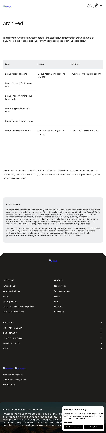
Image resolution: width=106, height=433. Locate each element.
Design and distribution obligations (18, 306)
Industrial (58, 306)
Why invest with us (11, 291)
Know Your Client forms (13, 311)
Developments (9, 301)
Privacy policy (9, 384)
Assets (6, 296)
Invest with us (9, 286)
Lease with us (60, 286)
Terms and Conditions (13, 374)
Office (57, 296)
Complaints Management (14, 379)
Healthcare (59, 311)
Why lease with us (62, 291)
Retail (56, 301)
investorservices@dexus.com (86, 74)
